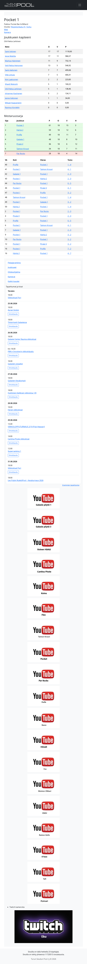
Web (6, 29)
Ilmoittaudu (13, 314)
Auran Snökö (13, 310)
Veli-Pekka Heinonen (14, 65)
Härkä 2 (20, 130)
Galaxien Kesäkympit (17, 380)
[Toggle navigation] (80, 5)
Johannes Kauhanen (13, 93)
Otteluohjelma (14, 272)
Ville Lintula (10, 75)
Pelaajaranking (14, 262)
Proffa (19, 134)
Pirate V (20, 144)
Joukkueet (12, 267)
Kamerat (11, 276)
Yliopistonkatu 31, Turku (21, 27)
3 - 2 (69, 192)
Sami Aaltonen (11, 70)
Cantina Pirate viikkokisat (18, 439)
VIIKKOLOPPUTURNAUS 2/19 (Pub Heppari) (26, 426)
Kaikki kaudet (13, 281)
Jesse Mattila (10, 56)
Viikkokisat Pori (14, 297)
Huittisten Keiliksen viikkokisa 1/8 (22, 393)
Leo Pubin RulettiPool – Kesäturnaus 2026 (25, 480)
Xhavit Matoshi (11, 84)
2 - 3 (69, 174)
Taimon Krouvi (23, 148)
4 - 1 (69, 169)
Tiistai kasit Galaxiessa (17, 322)
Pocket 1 (20, 125)
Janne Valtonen (11, 98)
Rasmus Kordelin (12, 107)
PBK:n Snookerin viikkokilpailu (21, 351)
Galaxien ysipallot (15, 364)
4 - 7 (69, 253)
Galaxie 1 (20, 139)
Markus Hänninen (12, 61)
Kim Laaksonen (11, 79)
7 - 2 (69, 248)
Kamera (7, 32)
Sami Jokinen (10, 51)
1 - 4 (69, 164)
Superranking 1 (14, 451)
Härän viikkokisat (15, 410)
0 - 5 (69, 183)
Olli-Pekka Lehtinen (13, 89)
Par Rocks (21, 153)
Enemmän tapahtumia (70, 485)
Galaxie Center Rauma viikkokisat (22, 339)
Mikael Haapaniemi (13, 103)
